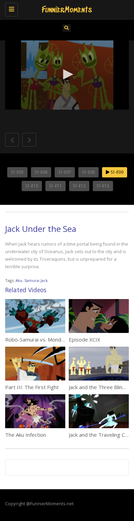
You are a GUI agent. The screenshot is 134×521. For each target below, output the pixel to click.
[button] (67, 74)
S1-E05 (17, 172)
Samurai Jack (36, 280)
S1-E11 (55, 186)
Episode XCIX (84, 339)
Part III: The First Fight (32, 387)
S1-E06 (41, 172)
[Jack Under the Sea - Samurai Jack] (65, 8)
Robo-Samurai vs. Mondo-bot (40, 339)
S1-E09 (116, 172)
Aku (18, 280)
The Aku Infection (25, 434)
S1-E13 (103, 186)
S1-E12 (79, 186)
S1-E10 (31, 186)
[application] (67, 75)
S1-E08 (88, 172)
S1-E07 (64, 172)
